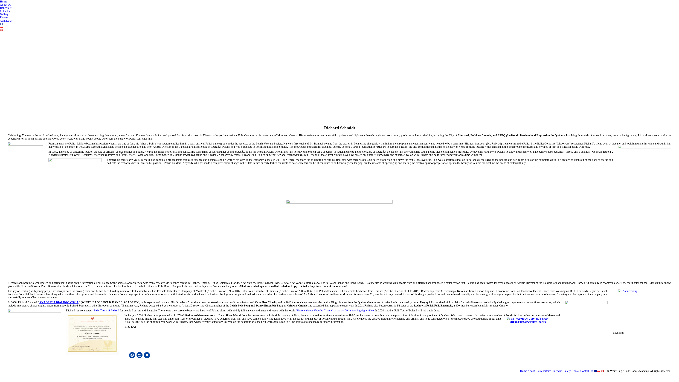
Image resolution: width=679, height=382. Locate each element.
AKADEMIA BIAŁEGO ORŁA (59, 302)
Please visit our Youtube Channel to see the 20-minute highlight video (335, 310)
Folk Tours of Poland (106, 310)
